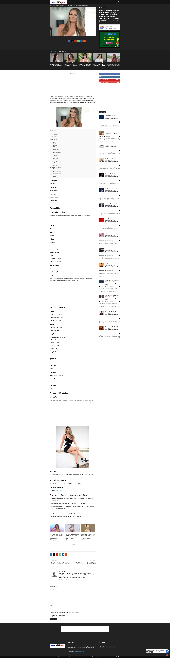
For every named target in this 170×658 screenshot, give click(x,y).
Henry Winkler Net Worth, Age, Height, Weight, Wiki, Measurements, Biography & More (112, 297)
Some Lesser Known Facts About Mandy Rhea (61, 174)
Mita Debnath (103, 20)
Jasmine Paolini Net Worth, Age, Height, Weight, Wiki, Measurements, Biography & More (112, 191)
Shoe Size (56, 162)
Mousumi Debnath (102, 165)
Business (89, 2)
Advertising (107, 2)
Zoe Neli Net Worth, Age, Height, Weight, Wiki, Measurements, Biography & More (70, 65)
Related (54, 176)
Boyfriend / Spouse (57, 152)
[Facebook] (69, 41)
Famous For (55, 168)
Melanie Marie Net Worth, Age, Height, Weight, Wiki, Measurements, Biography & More (60, 564)
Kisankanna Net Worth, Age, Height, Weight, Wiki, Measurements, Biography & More (113, 65)
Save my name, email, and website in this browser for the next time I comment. (65, 612)
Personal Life (54, 139)
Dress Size (56, 164)
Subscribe (117, 82)
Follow (118, 76)
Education (55, 148)
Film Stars (98, 2)
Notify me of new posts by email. (56, 616)
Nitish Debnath (102, 121)
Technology (72, 2)
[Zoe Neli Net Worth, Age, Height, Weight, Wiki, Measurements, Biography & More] (70, 57)
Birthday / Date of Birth (57, 140)
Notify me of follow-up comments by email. (58, 615)
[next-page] (119, 51)
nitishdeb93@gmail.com (78, 651)
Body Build (56, 158)
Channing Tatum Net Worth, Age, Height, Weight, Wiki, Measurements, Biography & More (112, 251)
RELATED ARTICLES (54, 51)
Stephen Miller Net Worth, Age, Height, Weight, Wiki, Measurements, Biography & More (112, 206)
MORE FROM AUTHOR (63, 51)
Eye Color (56, 159)
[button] (118, 2)
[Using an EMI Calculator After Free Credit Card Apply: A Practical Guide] (101, 146)
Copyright (97, 656)
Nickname (56, 134)
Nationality (56, 137)
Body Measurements (58, 156)
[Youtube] (114, 647)
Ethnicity (55, 145)
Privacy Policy (108, 656)
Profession (56, 136)
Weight (55, 155)
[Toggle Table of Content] (92, 131)
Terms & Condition (116, 656)
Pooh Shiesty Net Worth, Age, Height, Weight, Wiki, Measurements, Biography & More (112, 221)
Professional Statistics (56, 167)
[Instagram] (103, 647)
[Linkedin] (81, 41)
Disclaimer (102, 656)
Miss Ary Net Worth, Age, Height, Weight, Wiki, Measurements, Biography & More (56, 65)
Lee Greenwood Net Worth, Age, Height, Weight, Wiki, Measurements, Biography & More (112, 161)
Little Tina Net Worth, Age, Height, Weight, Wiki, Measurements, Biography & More (99, 65)
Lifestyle (81, 2)
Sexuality (55, 165)
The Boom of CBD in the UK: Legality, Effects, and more (111, 132)
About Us (85, 656)
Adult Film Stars (56, 5)
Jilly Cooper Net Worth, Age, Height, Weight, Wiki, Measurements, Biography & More (111, 236)
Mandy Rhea (59, 490)
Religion (54, 146)
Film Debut (55, 170)
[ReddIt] (84, 41)
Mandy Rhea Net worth (56, 171)
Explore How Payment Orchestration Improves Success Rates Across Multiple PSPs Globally (112, 118)
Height (55, 153)
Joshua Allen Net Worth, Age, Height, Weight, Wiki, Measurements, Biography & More (111, 314)
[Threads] (67, 580)
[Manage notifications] (167, 655)
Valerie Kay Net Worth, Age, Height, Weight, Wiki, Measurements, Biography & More (84, 65)
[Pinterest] (75, 41)
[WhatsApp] (78, 41)
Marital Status (56, 151)
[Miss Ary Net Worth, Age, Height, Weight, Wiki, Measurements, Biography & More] (56, 57)
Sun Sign (55, 143)
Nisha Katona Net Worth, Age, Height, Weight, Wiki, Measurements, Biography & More (112, 282)
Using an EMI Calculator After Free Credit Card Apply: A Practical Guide (112, 146)
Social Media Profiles (57, 173)
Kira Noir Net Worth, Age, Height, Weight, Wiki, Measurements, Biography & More (86, 563)
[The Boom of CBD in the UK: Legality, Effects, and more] (101, 133)
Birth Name (56, 133)
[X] (72, 41)
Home (51, 5)
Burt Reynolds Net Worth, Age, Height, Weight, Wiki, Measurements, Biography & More (112, 176)
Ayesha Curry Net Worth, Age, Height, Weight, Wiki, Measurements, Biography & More (112, 266)
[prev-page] (117, 51)
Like (119, 73)
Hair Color (56, 161)
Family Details (56, 149)
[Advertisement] (73, 84)
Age (54, 142)
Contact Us (91, 656)
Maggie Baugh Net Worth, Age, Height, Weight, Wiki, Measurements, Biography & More (112, 329)
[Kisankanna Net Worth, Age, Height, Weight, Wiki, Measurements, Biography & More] (113, 57)
